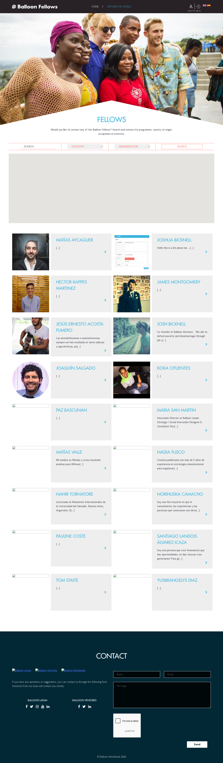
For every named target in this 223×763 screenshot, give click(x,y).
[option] (111, 62)
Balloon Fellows (34, 6)
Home (95, 6)
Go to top (111, 631)
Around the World (119, 6)
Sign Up (191, 6)
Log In (198, 6)
